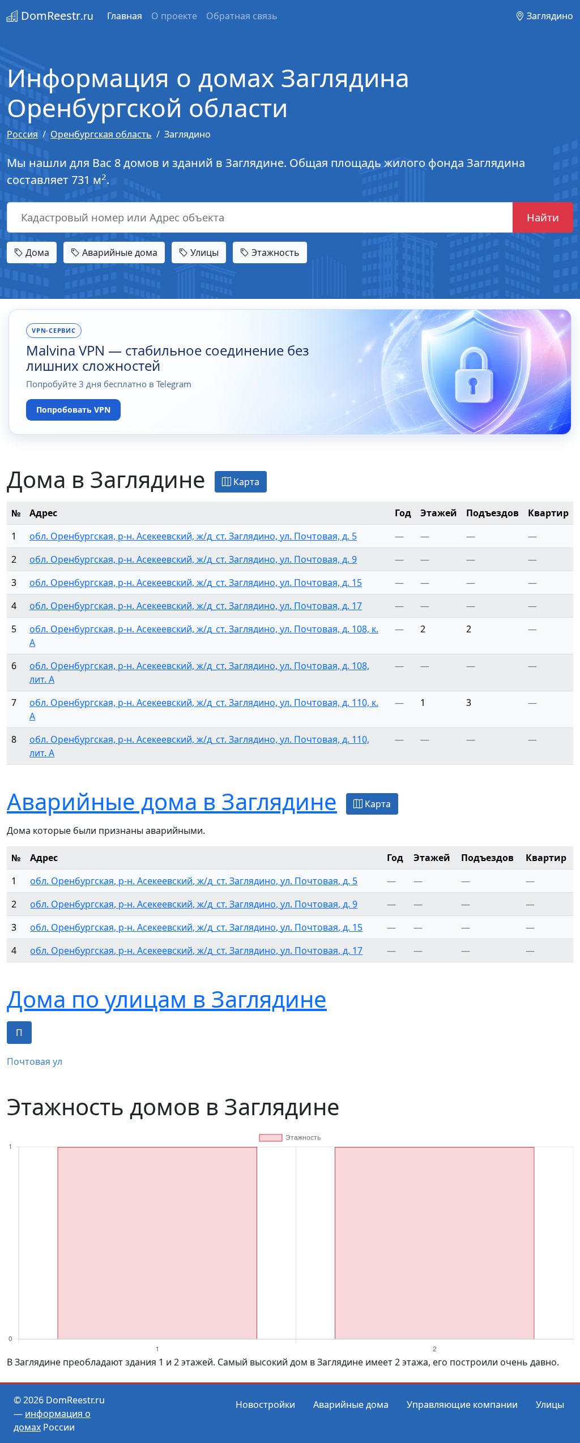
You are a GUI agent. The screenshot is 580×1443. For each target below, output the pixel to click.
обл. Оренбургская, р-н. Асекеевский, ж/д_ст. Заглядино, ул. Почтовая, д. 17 (195, 606)
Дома (36, 252)
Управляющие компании (462, 1404)
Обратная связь (242, 16)
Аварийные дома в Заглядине (172, 801)
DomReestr (55, 15)
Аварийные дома (118, 252)
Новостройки (265, 1404)
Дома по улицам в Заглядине (167, 998)
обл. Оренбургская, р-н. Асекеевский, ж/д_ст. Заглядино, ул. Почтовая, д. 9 (193, 559)
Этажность (274, 252)
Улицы (203, 252)
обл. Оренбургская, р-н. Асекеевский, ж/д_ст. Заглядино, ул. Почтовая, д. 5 (193, 536)
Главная (124, 16)
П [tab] (19, 1032)
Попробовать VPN (73, 409)
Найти (543, 217)
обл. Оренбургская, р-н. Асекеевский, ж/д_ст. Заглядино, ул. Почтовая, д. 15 (195, 582)
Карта (245, 482)
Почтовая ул (34, 1061)
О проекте (174, 16)
